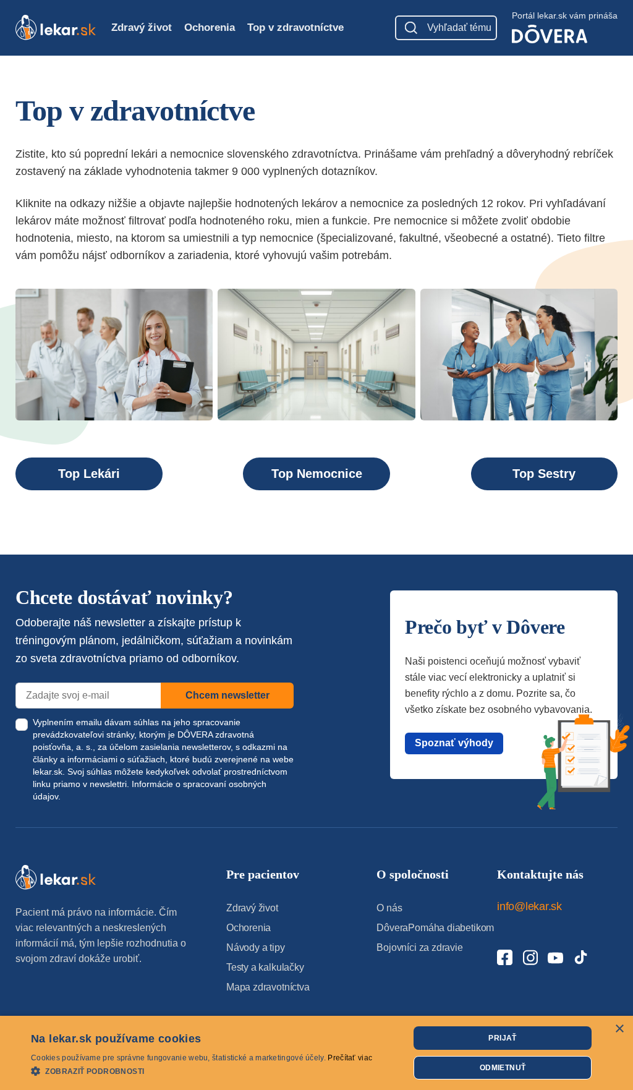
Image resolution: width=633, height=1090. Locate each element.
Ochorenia (209, 27)
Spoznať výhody (454, 743)
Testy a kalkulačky (265, 967)
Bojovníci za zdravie (419, 947)
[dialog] (316, 1053)
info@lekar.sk (529, 906)
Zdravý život (141, 27)
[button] (201, 1070)
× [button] (619, 1029)
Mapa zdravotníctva (268, 987)
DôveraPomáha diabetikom (435, 927)
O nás (389, 908)
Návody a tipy (255, 947)
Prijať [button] (502, 1038)
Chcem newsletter (227, 695)
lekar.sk (47, 772)
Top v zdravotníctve (295, 27)
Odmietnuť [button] (503, 1067)
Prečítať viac (350, 1058)
